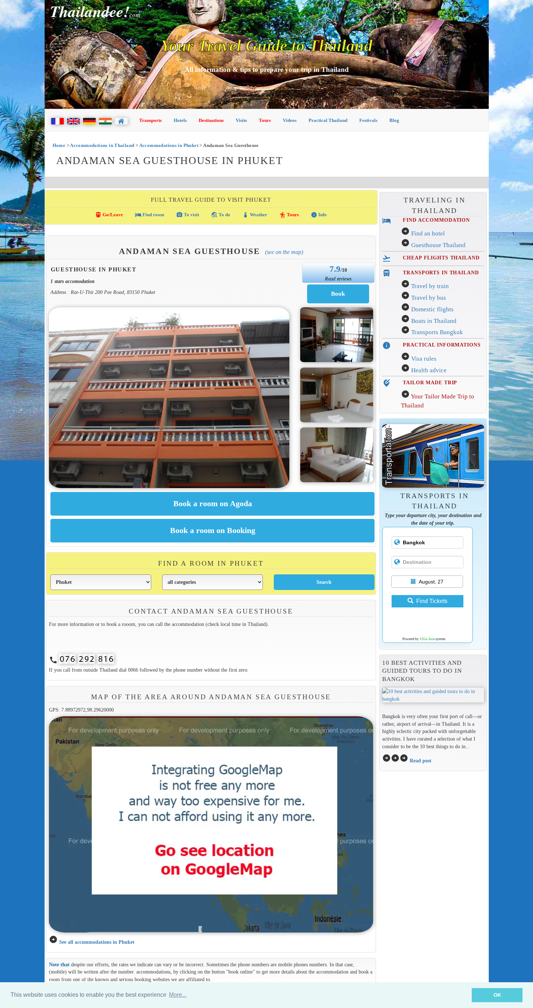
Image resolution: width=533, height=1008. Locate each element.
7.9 (335, 269)
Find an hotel (428, 233)
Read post (420, 760)
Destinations (211, 120)
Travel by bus (428, 297)
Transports (150, 120)
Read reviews (338, 279)
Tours (265, 120)
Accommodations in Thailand (102, 145)
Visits (241, 120)
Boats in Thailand (433, 320)
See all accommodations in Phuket (97, 942)
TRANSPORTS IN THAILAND (441, 272)
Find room (149, 215)
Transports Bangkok (437, 332)
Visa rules (424, 358)
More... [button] (177, 995)
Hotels (180, 120)
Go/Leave (109, 215)
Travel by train (430, 286)
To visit (187, 215)
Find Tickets (431, 601)
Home (59, 145)
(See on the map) (284, 252)
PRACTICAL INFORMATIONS (441, 345)
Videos (290, 120)
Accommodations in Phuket (168, 145)
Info (319, 215)
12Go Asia (427, 639)
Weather (254, 215)
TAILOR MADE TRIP (430, 382)
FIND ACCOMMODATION (436, 220)
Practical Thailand (328, 120)
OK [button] (497, 995)
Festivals (368, 120)
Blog (394, 120)
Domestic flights (432, 309)
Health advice (429, 370)
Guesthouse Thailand (438, 245)
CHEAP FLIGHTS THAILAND (441, 258)
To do (220, 215)
